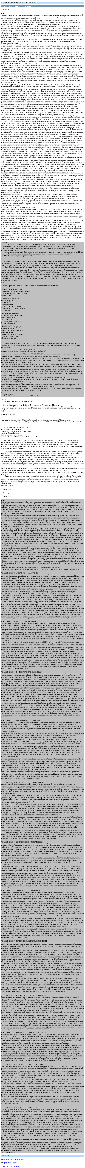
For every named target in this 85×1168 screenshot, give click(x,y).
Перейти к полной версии (10, 1166)
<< (2, 9)
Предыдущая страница (11, 1163)
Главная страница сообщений (13, 1159)
